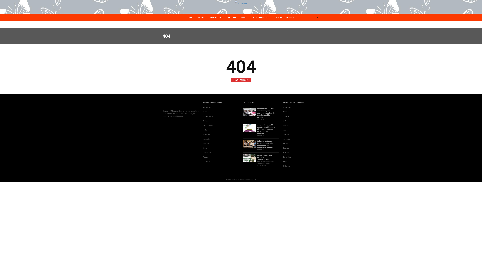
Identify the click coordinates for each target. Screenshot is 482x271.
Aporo (205, 112)
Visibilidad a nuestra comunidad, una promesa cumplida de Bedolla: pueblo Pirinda (266, 113)
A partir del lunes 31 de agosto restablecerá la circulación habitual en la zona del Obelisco (266, 129)
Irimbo (205, 130)
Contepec (206, 121)
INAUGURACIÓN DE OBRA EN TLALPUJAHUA (264, 157)
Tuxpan (205, 157)
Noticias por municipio (284, 17)
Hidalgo (285, 125)
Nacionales (232, 17)
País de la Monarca (216, 17)
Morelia (285, 143)
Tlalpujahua (207, 152)
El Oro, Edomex (208, 125)
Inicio (190, 17)
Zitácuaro (206, 161)
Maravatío (206, 139)
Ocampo (206, 143)
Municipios (261, 162)
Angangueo (207, 107)
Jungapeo (206, 134)
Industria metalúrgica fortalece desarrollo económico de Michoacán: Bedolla (266, 144)
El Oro (285, 121)
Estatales (200, 17)
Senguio (205, 148)
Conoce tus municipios (260, 17)
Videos (243, 17)
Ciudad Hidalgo (208, 116)
